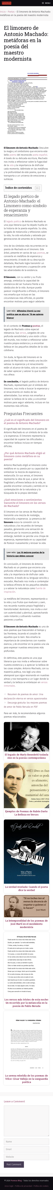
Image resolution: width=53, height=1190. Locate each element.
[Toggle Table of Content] (36, 188)
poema (13, 154)
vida (12, 165)
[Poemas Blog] (6, 3)
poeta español (40, 154)
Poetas (11, 11)
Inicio (3, 11)
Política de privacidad (23, 1186)
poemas (41, 252)
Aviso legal (9, 1186)
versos (23, 332)
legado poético (13, 221)
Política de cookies (41, 1186)
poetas (36, 325)
